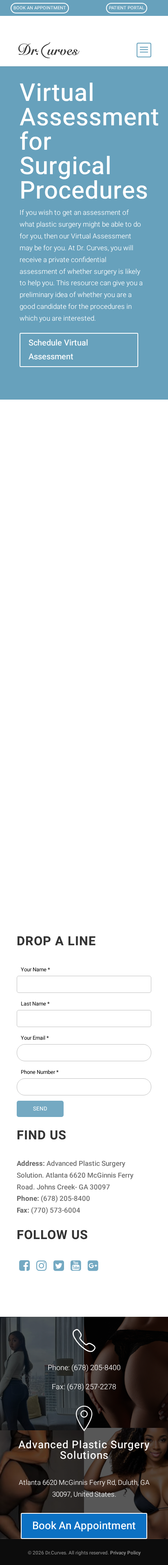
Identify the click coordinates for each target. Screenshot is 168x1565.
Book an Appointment (39, 7)
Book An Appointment (84, 1526)
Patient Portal (126, 7)
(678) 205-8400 (96, 1367)
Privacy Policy (125, 1552)
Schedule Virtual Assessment (58, 350)
